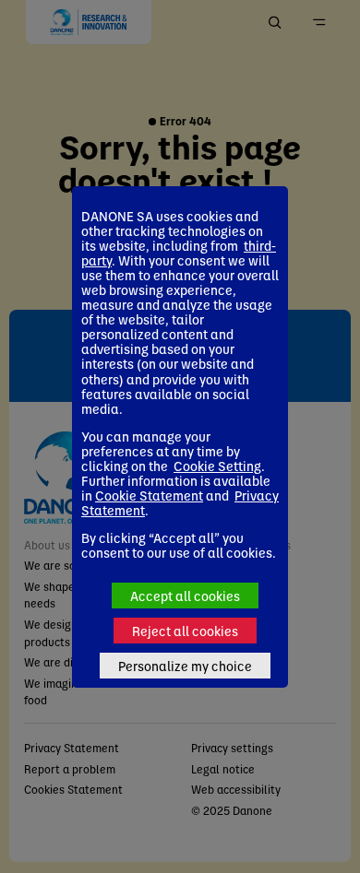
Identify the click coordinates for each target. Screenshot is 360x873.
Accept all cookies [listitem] (185, 595)
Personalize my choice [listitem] (185, 665)
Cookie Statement (149, 495)
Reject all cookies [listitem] (185, 630)
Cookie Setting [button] (217, 465)
